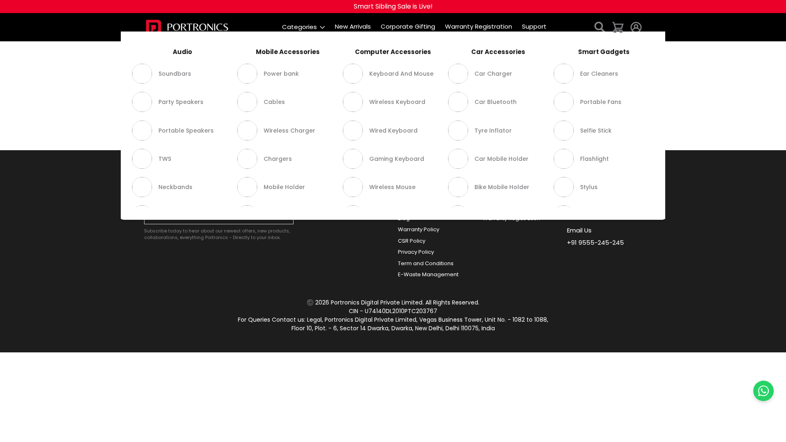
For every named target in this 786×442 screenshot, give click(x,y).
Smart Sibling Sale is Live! (393, 6)
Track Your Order (505, 207)
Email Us (579, 230)
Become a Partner (337, 207)
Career (407, 207)
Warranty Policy (418, 229)
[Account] (636, 27)
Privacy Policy (416, 252)
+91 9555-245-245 (595, 242)
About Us (410, 196)
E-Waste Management (428, 274)
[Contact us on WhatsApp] (763, 391)
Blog (404, 218)
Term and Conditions (426, 263)
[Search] (600, 27)
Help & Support (503, 196)
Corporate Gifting (336, 196)
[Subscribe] (285, 215)
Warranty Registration (511, 218)
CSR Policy (411, 241)
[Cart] (618, 27)
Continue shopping (393, 109)
